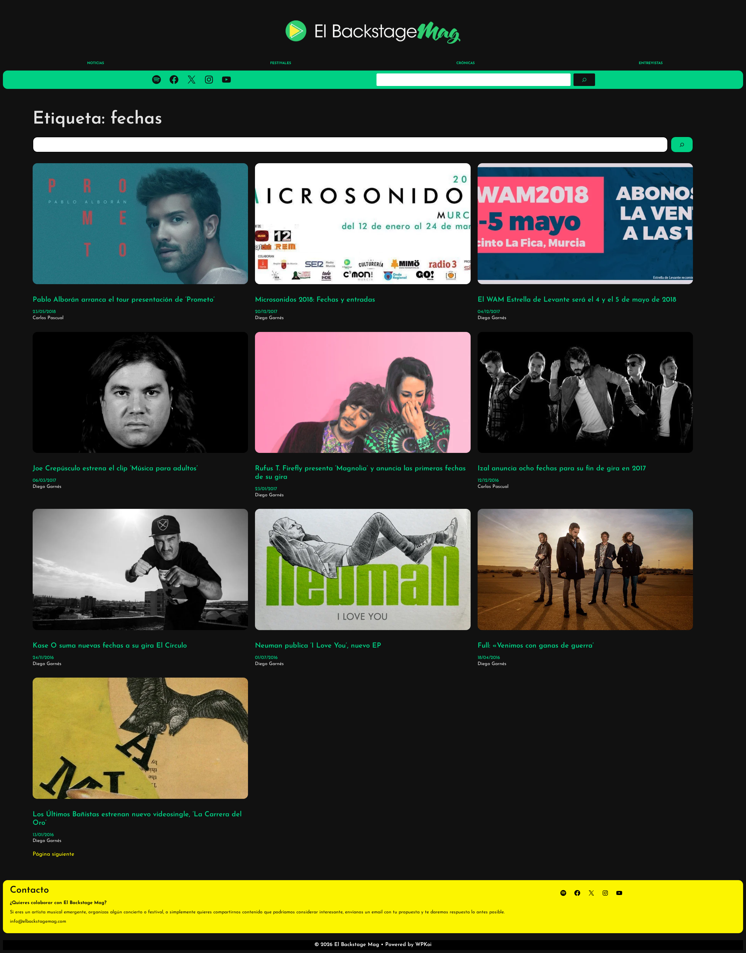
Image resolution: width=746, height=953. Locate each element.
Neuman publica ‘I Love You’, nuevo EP (318, 645)
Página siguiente (53, 854)
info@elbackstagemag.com (38, 921)
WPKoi (423, 944)
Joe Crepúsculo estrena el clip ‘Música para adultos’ (115, 468)
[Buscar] (584, 79)
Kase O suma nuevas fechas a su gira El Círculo (110, 645)
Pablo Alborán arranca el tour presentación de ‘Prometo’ (124, 299)
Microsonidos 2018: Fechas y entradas (315, 299)
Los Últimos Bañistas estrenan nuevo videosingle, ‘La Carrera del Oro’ (137, 819)
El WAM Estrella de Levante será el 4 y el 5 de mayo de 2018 (577, 299)
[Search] (682, 144)
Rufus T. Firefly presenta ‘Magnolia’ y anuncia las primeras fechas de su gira (360, 473)
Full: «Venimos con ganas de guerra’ (536, 645)
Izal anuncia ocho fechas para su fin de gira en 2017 (562, 468)
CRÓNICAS (465, 63)
